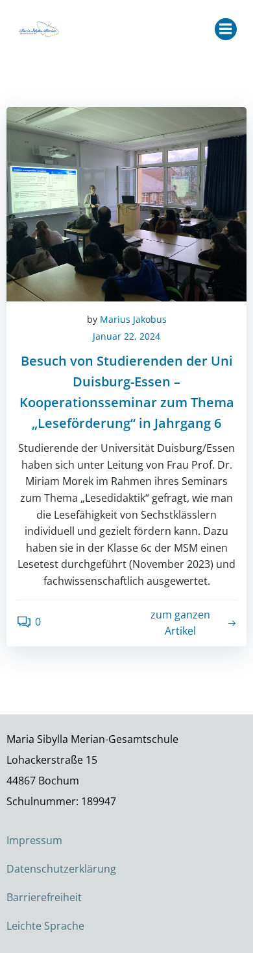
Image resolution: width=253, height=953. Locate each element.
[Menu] (226, 29)
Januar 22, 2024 (126, 336)
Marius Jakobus (133, 319)
